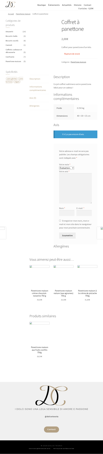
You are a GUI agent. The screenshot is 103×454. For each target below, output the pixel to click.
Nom (62, 208)
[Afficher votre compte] (94, 5)
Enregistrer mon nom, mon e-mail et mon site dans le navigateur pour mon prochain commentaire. (75, 224)
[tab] (39, 79)
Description (35, 78)
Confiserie (10, 57)
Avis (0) (33, 98)
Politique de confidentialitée (63, 448)
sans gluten (12, 78)
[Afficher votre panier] (77, 8)
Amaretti (9, 31)
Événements (54, 5)
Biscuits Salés (11, 36)
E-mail (80, 208)
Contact (87, 5)
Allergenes (34, 105)
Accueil (11, 14)
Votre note (64, 164)
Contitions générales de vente (39, 448)
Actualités (66, 5)
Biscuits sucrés (12, 40)
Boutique (41, 5)
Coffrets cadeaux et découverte (14, 50)
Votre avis (64, 171)
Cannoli (9, 45)
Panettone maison (23, 14)
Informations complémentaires (38, 88)
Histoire (77, 5)
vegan (16, 81)
